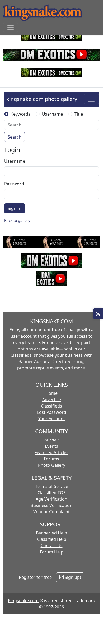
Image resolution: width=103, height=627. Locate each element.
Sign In (14, 208)
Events (51, 446)
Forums (51, 459)
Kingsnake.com (23, 600)
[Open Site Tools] (98, 313)
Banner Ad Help (51, 533)
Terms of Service (51, 486)
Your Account (51, 419)
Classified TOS (52, 493)
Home (51, 393)
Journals (51, 440)
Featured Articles (51, 452)
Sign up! (72, 577)
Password (14, 184)
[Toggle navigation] (10, 27)
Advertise (51, 399)
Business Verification (51, 505)
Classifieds (51, 406)
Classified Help (51, 539)
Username (52, 114)
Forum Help (51, 552)
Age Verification (51, 499)
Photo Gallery (51, 465)
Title (78, 114)
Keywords (20, 114)
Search (14, 137)
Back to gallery (17, 220)
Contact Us (52, 545)
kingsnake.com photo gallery (41, 99)
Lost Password (51, 412)
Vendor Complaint (51, 512)
